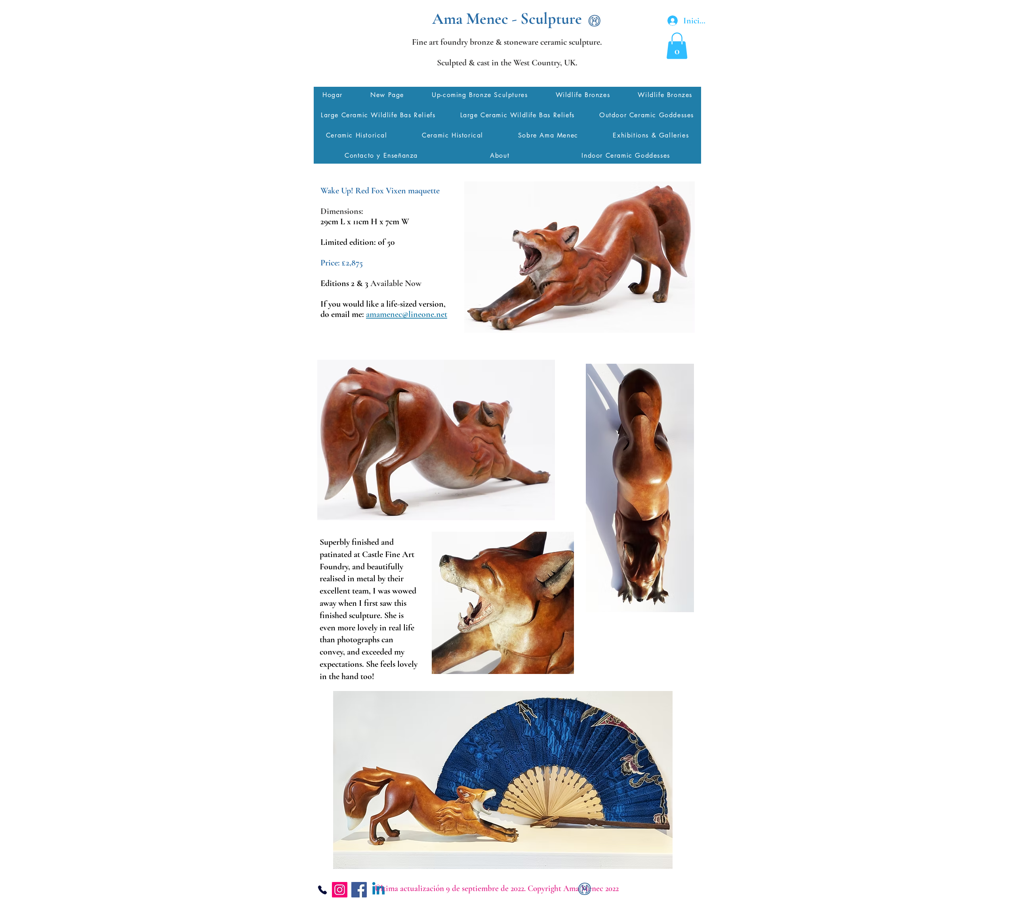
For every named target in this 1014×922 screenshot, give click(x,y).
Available (396, 283)
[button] (677, 45)
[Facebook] (359, 889)
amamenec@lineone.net (406, 314)
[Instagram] (339, 889)
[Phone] (322, 889)
